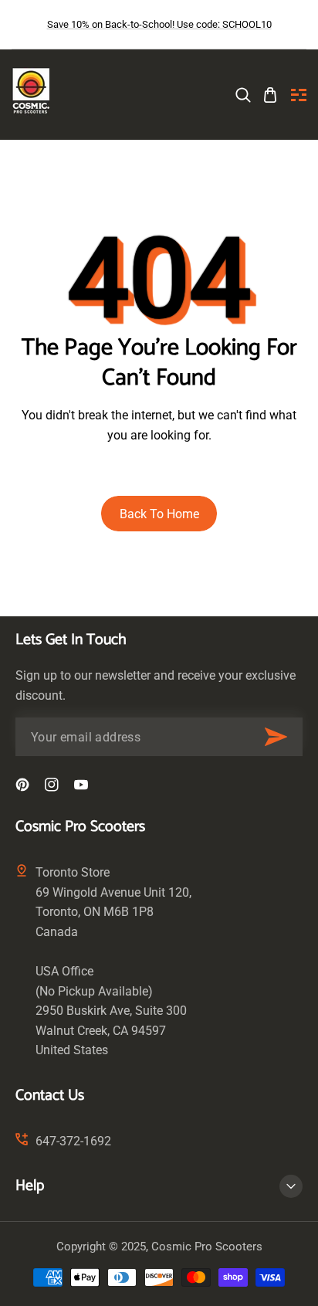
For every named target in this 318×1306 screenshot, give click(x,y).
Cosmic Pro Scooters (206, 1246)
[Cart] (270, 95)
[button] (298, 95)
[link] (243, 95)
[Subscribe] (275, 736)
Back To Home (159, 514)
